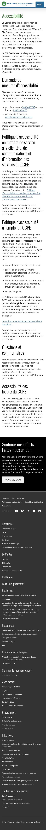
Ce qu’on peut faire (9, 796)
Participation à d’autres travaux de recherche (19, 595)
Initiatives (7, 735)
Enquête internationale (11, 750)
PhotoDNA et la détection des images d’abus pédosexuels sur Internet (19, 658)
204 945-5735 (28, 107)
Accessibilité (6, 506)
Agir (3, 645)
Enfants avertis (7, 728)
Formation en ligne (9, 528)
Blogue (4, 690)
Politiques (7, 577)
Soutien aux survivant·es (15, 791)
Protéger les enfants (9, 638)
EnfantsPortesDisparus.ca (11, 721)
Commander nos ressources (17, 670)
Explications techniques (14, 652)
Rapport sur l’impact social (12, 570)
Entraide (5, 807)
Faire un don (13, 479)
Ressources (8, 625)
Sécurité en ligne (8, 641)
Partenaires (6, 567)
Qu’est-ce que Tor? (9, 663)
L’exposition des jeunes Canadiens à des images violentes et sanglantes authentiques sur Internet (21, 604)
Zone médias (8, 682)
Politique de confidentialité (12, 502)
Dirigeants (6, 563)
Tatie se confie (7, 762)
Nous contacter (18, 498)
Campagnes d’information (12, 694)
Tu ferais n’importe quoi (11, 544)
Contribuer (7, 524)
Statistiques (6, 599)
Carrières (5, 540)
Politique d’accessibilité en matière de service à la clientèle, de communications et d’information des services (21, 195)
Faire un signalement (13, 584)
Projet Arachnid (8, 740)
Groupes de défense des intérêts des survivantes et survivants (21, 745)
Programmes (9, 712)
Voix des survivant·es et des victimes (16, 803)
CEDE (4, 532)
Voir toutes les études (10, 618)
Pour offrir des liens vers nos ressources (17, 547)
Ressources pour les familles (12, 799)
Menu (39, 4)
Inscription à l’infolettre (11, 698)
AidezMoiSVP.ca (8, 758)
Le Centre (5, 498)
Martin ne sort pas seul (10, 765)
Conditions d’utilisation (34, 502)
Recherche (7, 590)
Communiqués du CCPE (11, 687)
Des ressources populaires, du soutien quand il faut (21, 630)
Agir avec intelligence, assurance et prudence (19, 773)
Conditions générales (10, 675)
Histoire (5, 559)
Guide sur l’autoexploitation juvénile (15, 754)
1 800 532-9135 (20, 110)
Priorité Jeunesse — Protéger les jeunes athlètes (20, 780)
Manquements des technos (12, 705)
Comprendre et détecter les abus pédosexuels (19, 634)
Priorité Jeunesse (8, 725)
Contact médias (8, 702)
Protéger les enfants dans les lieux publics (17, 784)
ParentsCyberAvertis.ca (11, 777)
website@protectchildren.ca (18, 117)
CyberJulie (6, 769)
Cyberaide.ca (7, 717)
